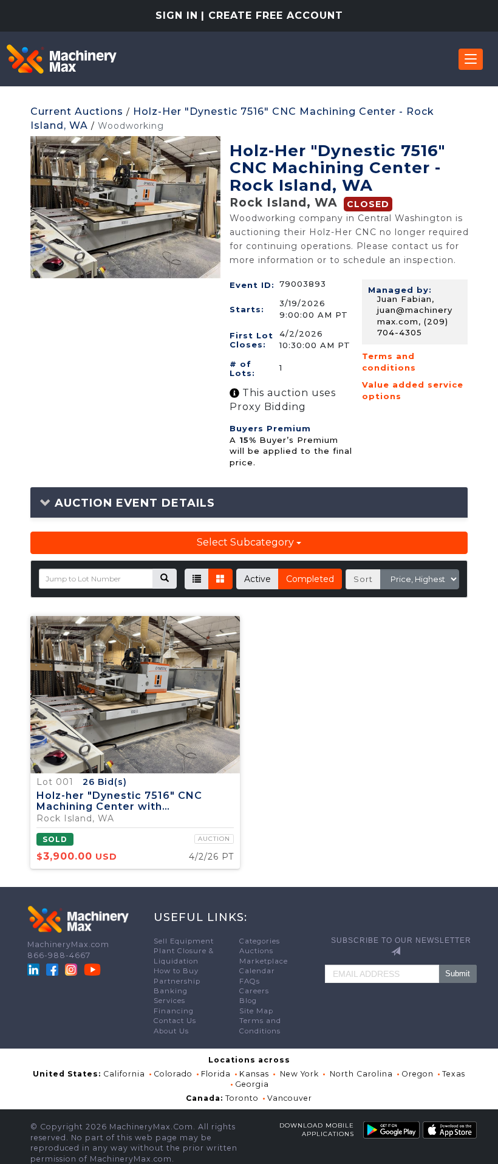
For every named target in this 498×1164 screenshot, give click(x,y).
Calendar (257, 971)
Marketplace (263, 961)
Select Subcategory (246, 542)
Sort (363, 579)
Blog (248, 1000)
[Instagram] (72, 968)
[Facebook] (52, 968)
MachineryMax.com (68, 944)
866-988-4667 (58, 955)
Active (257, 578)
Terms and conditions (389, 361)
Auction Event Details (133, 503)
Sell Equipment (184, 941)
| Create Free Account (272, 15)
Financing (174, 1011)
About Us (171, 1031)
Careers (254, 991)
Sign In (176, 15)
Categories (259, 941)
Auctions (256, 951)
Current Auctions (76, 111)
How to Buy (176, 971)
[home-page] (61, 59)
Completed (310, 578)
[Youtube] (92, 968)
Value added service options (412, 390)
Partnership (177, 981)
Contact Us (175, 1020)
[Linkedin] (34, 968)
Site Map (256, 1011)
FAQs (249, 981)
